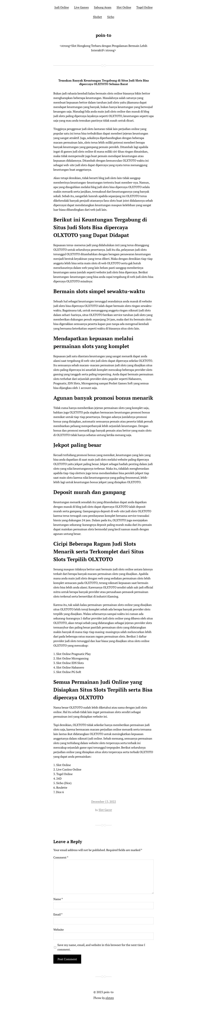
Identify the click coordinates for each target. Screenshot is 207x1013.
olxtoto (109, 998)
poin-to (103, 35)
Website (58, 929)
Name (58, 899)
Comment (60, 857)
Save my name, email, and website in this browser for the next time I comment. (101, 947)
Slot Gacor (105, 810)
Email (57, 914)
